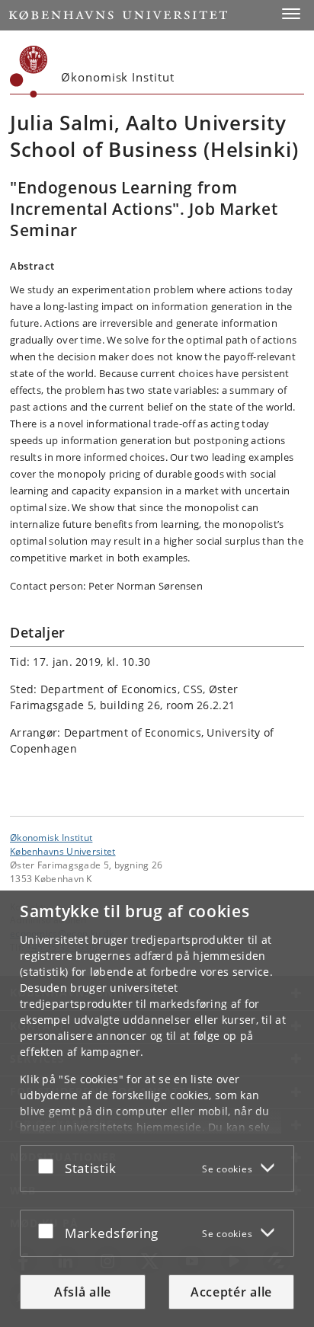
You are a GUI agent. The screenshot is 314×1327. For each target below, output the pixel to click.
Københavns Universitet (63, 851)
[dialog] (157, 1109)
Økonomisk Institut (51, 837)
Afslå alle (82, 1292)
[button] (291, 14)
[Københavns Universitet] (29, 72)
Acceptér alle (231, 1292)
